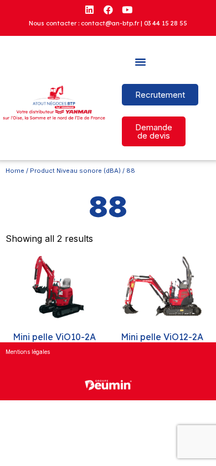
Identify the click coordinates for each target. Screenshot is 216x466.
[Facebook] (108, 9)
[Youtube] (126, 9)
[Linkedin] (89, 9)
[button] (141, 62)
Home (15, 170)
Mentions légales (28, 351)
